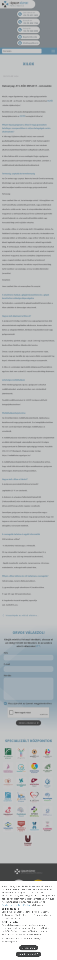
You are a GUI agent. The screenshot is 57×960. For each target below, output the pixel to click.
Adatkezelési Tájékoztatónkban (16, 905)
